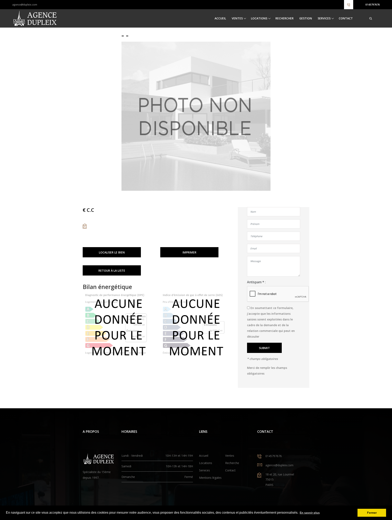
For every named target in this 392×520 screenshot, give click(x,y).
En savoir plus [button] (310, 512)
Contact (346, 18)
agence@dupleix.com (24, 4)
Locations (259, 18)
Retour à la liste (111, 270)
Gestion (305, 18)
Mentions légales (210, 478)
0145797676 (372, 4)
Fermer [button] (372, 512)
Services (324, 18)
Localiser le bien (112, 252)
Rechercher (284, 18)
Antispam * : (256, 282)
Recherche (232, 463)
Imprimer (189, 252)
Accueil (220, 18)
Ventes (237, 18)
